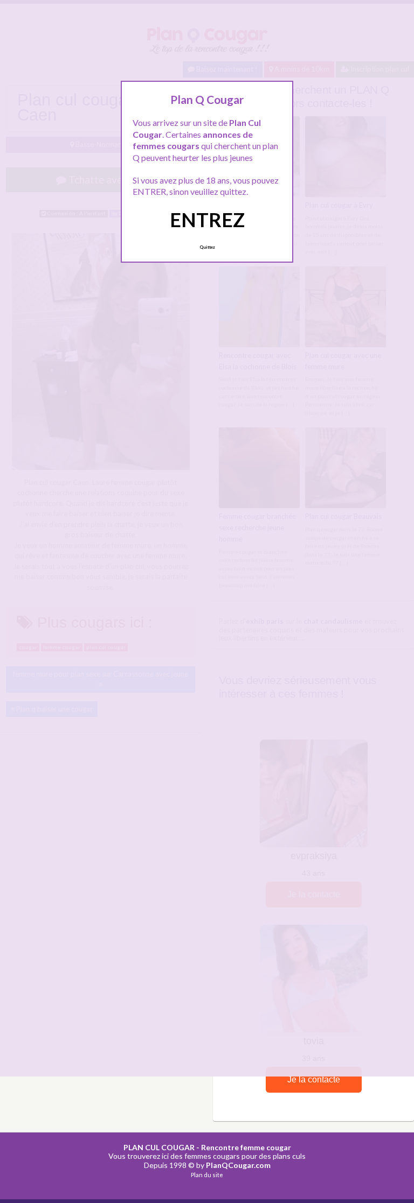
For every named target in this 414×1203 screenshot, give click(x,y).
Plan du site (207, 1174)
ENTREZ (207, 219)
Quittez (207, 247)
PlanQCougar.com (238, 1165)
